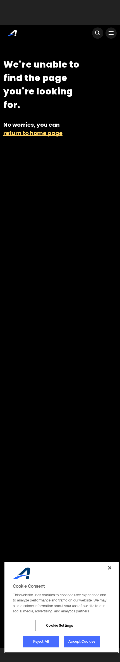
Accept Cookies (81, 641)
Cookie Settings (59, 625)
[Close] (110, 568)
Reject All (41, 641)
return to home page (33, 133)
